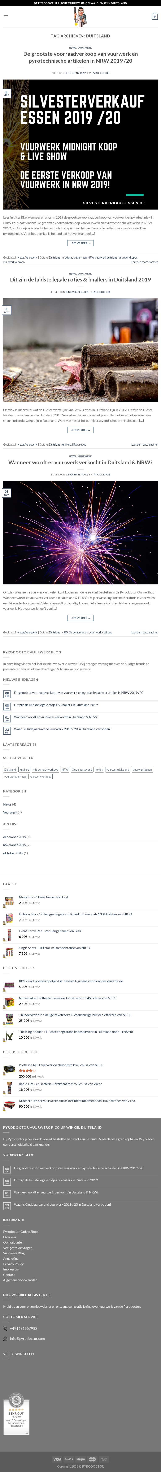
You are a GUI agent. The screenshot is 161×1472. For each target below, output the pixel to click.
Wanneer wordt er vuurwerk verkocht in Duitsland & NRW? (80, 462)
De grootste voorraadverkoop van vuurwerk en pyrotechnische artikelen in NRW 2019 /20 (78, 692)
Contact (9, 1275)
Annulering (11, 1258)
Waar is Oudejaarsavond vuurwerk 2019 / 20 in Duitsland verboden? (62, 729)
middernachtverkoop (74, 257)
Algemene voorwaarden (20, 1280)
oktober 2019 (13, 853)
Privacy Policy (13, 1264)
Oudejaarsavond (79, 632)
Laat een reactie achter (144, 262)
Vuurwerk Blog (14, 1253)
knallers (66, 444)
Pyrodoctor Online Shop (20, 1231)
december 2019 (14, 837)
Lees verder (80, 243)
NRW (91, 257)
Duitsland (55, 257)
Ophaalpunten (13, 1242)
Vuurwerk (85, 47)
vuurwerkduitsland (106, 257)
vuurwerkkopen (128, 257)
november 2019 (14, 845)
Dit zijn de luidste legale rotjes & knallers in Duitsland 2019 (80, 279)
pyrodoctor (101, 73)
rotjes (82, 444)
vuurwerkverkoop (14, 262)
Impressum (11, 1269)
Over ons (9, 1237)
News (72, 47)
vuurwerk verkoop (101, 632)
